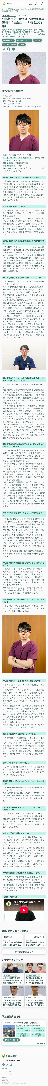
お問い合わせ (6, 1080)
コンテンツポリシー (8, 1071)
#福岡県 (22, 44)
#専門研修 (37, 40)
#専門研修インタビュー (24, 40)
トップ (4, 9)
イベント (36, 4)
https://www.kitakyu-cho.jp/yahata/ (27, 106)
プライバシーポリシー (8, 1074)
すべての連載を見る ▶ (24, 952)
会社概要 (4, 1068)
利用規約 (4, 1077)
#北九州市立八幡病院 (9, 44)
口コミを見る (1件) (12, 1040)
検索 (30, 4)
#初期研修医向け (8, 40)
